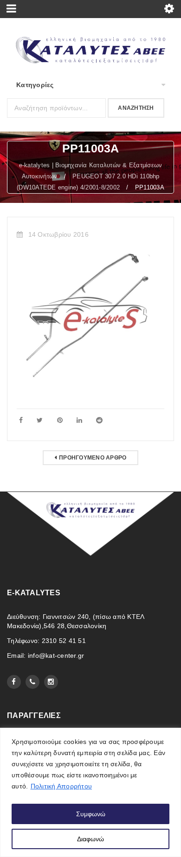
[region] (90, 792)
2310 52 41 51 (64, 640)
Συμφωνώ (90, 814)
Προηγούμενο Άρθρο (92, 457)
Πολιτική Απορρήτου (61, 786)
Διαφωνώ (90, 839)
